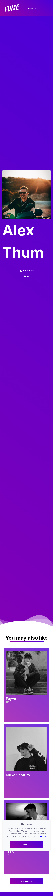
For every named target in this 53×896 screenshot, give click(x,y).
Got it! (26, 844)
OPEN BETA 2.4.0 (31, 8)
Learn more (41, 836)
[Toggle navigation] (44, 8)
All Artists (26, 881)
